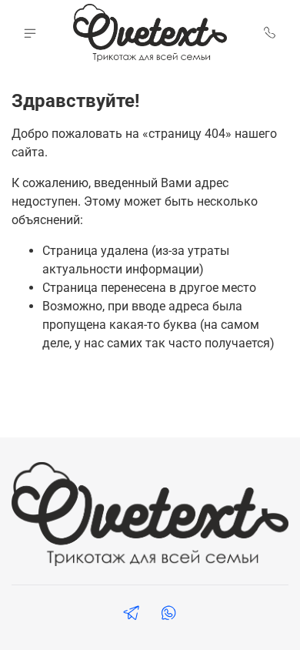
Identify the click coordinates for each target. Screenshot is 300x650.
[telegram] (131, 615)
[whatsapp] (168, 615)
